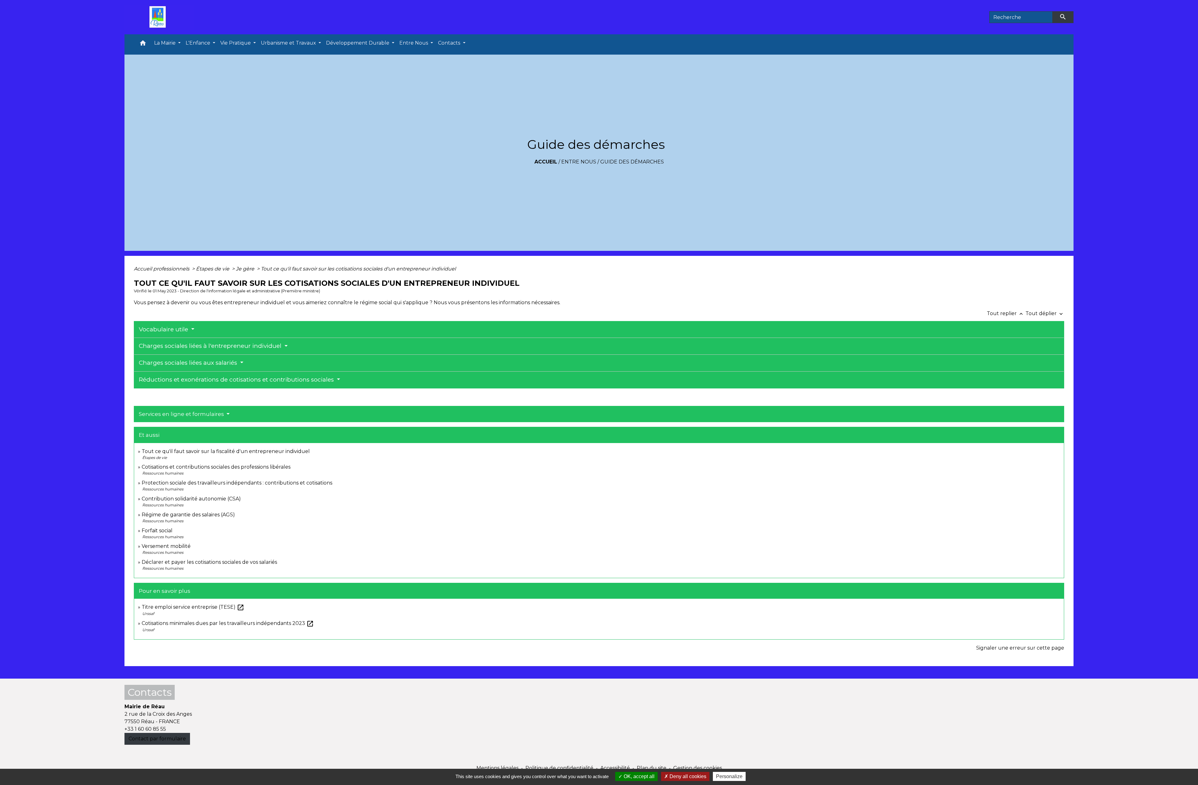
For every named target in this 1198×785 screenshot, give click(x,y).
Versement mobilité (166, 546)
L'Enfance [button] (199, 43)
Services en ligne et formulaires (182, 414)
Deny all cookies (687, 776)
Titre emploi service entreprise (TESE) (193, 607)
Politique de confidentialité (559, 768)
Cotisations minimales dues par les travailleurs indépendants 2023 (228, 623)
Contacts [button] (449, 43)
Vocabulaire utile (164, 329)
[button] (143, 44)
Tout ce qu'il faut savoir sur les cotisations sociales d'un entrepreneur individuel (358, 269)
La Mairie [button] (165, 43)
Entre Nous (578, 162)
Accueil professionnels (162, 269)
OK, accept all (638, 776)
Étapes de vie (213, 269)
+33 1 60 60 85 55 (145, 729)
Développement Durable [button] (358, 43)
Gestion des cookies (697, 768)
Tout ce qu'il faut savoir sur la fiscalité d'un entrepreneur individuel (226, 451)
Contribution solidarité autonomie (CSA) (191, 499)
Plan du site (651, 768)
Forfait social (157, 531)
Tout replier (1005, 313)
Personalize (729, 776)
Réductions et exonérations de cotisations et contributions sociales (237, 379)
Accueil (545, 162)
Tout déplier (1044, 313)
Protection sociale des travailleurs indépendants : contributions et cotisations (237, 483)
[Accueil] (159, 17)
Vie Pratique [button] (236, 43)
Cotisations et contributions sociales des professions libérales (216, 467)
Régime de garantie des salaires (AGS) (188, 515)
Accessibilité (615, 768)
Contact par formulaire (157, 739)
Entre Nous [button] (414, 43)
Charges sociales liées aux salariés (189, 362)
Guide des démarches (632, 162)
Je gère (246, 269)
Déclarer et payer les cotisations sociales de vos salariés (209, 562)
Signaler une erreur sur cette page (1020, 648)
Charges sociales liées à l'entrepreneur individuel (211, 345)
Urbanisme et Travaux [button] (289, 43)
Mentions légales (497, 768)
